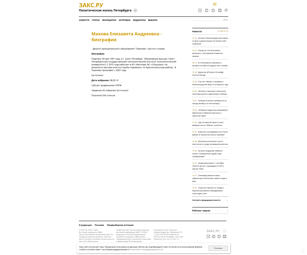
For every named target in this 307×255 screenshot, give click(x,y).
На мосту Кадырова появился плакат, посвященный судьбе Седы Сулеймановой (207, 154)
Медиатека (139, 20)
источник (97, 75)
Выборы (152, 20)
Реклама (99, 225)
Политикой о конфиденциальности (146, 249)
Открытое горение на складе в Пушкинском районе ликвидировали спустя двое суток (208, 191)
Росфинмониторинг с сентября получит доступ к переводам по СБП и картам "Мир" (208, 166)
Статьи (96, 20)
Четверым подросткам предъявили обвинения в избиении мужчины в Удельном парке (210, 113)
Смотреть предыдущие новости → (210, 200)
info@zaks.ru (174, 234)
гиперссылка (106, 239)
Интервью (124, 20)
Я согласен (218, 248)
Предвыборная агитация (120, 225)
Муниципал (109, 20)
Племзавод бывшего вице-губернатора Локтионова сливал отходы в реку (209, 178)
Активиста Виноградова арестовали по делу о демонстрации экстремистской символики (210, 41)
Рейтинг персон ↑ (210, 210)
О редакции (85, 225)
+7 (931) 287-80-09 (161, 234)
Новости (84, 20)
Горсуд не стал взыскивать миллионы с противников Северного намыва (207, 53)
